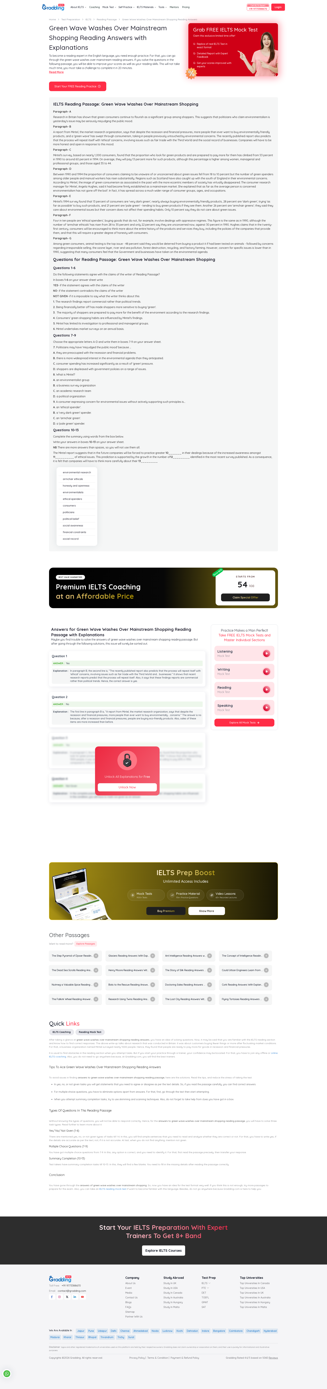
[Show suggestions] (147, 711)
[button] (204, 653)
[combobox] (137, 711)
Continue (163, 730)
